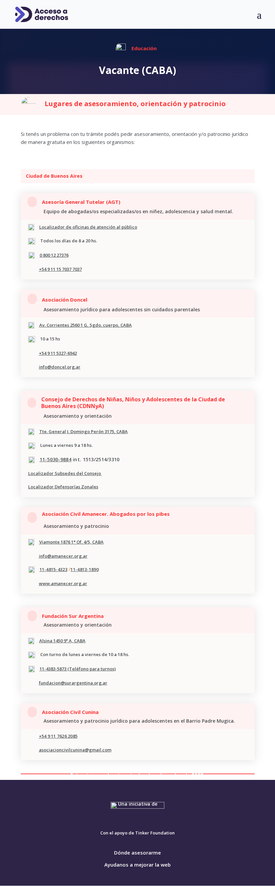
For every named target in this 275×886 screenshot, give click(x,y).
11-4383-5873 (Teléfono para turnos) (78, 669)
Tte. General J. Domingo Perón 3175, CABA (83, 431)
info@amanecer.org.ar (63, 556)
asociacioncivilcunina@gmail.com (75, 750)
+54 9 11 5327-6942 (58, 353)
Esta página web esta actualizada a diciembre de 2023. (137, 775)
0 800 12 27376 (54, 255)
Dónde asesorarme (137, 852)
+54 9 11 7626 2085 (58, 736)
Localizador (41, 473)
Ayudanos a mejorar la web (137, 864)
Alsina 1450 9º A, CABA (62, 641)
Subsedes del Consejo (78, 473)
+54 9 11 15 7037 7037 (60, 269)
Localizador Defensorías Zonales (63, 487)
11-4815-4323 (53, 569)
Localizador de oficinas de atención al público (88, 227)
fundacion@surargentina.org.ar (73, 683)
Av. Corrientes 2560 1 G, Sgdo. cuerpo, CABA (85, 325)
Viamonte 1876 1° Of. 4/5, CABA (71, 542)
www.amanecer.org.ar (63, 583)
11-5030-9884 (55, 459)
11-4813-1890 (84, 569)
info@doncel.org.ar (59, 367)
